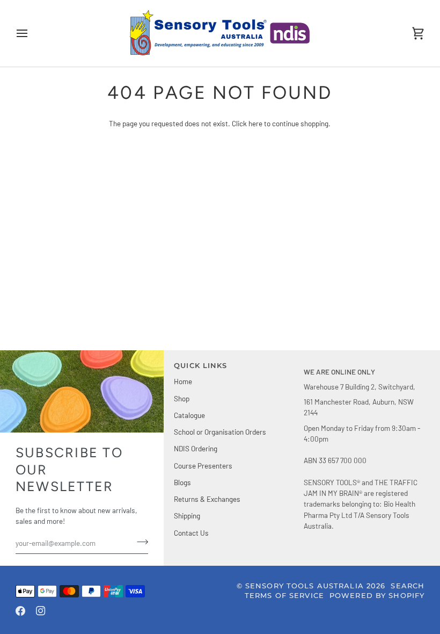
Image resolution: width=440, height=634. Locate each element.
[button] (364, 363)
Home (183, 381)
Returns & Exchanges (207, 498)
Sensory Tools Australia (304, 586)
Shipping (187, 515)
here (255, 123)
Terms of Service (284, 596)
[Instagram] (41, 611)
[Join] (139, 541)
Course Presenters (203, 465)
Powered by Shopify (376, 596)
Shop (181, 398)
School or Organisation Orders (220, 431)
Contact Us (191, 532)
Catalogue (189, 415)
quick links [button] (200, 366)
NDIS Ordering (195, 448)
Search (407, 586)
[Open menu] (32, 33)
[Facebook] (20, 611)
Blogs (182, 482)
